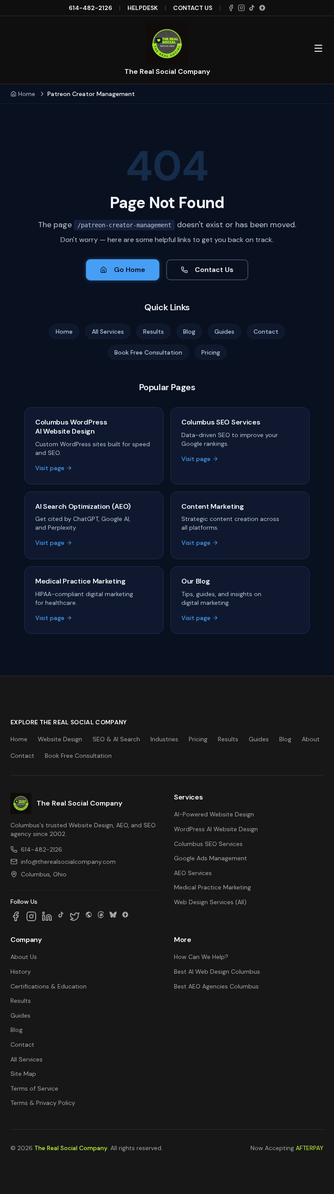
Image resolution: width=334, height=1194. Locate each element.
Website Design (60, 739)
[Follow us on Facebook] (15, 916)
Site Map (23, 1074)
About (311, 739)
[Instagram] (241, 7)
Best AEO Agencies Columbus (216, 986)
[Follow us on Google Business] (125, 916)
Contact (266, 331)
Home (26, 94)
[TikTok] (251, 7)
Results (153, 331)
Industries (164, 739)
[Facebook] (230, 7)
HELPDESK (142, 8)
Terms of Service (34, 1088)
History (20, 971)
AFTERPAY (310, 1148)
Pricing (210, 352)
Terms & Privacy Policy (42, 1103)
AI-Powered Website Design (214, 814)
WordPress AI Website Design (216, 829)
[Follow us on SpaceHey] (88, 916)
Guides (224, 331)
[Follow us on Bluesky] (113, 916)
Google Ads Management (210, 858)
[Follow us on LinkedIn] (47, 916)
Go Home (129, 269)
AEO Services (193, 873)
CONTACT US (192, 8)
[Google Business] (262, 7)
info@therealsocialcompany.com (68, 862)
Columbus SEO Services (208, 844)
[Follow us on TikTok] (60, 916)
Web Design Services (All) (210, 902)
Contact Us (214, 269)
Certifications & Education (48, 986)
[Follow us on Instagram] (31, 916)
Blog (189, 331)
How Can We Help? (201, 957)
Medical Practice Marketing (212, 887)
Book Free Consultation (148, 352)
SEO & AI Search (116, 739)
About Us (23, 957)
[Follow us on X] (75, 916)
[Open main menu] (318, 48)
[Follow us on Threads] (100, 916)
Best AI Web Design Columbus (217, 971)
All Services (108, 331)
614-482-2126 (90, 8)
